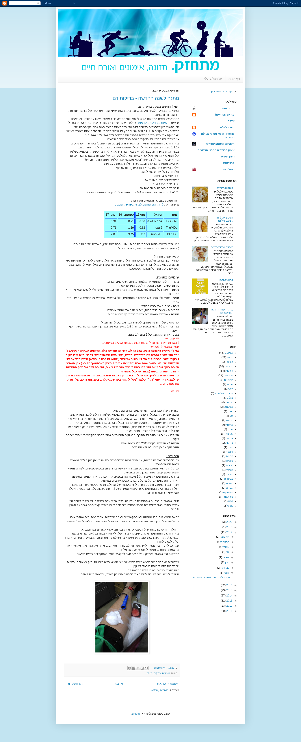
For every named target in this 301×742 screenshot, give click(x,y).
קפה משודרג (226, 280)
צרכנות (229, 424)
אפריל (225, 557)
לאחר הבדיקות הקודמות (152, 123)
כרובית (229, 465)
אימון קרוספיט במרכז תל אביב (216, 150)
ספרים (229, 483)
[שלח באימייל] (146, 668)
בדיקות (157, 673)
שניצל (230, 505)
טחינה (229, 420)
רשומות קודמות (74, 683)
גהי (231, 415)
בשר (230, 389)
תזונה (149, 673)
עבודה (229, 487)
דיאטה (229, 451)
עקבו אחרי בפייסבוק (222, 91)
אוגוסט (225, 547)
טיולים (229, 460)
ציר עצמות (227, 496)
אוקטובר (224, 536)
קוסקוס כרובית (225, 188)
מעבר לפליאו (226, 127)
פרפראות (228, 162)
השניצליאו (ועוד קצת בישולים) (224, 219)
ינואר (226, 572)
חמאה (229, 456)
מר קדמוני (228, 108)
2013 (229, 600)
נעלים (230, 397)
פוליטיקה (228, 492)
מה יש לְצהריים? (224, 114)
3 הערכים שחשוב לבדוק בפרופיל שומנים (139, 204)
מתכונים (228, 379)
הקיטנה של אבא (224, 393)
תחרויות (229, 366)
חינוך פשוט (227, 156)
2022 (229, 521)
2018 (229, 527)
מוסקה (229, 474)
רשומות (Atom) (159, 690)
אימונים (166, 673)
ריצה (230, 411)
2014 (229, 595)
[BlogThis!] (142, 668)
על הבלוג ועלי (213, 78)
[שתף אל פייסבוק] (134, 668)
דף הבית (234, 78)
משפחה (228, 406)
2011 (229, 611)
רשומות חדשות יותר (167, 683)
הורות (230, 361)
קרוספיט (228, 375)
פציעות (229, 370)
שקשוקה (228, 433)
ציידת (231, 121)
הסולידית (228, 169)
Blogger (136, 713)
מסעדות (228, 478)
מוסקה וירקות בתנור (222, 247)
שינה (230, 429)
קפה (230, 501)
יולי (227, 552)
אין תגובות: (159, 667)
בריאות (229, 402)
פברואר (225, 567)
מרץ (226, 562)
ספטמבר (224, 542)
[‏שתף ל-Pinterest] (129, 668)
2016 (229, 585)
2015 (229, 590)
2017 (229, 532)
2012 (229, 605)
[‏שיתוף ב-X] (138, 668)
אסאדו (229, 438)
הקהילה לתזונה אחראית (220, 143)
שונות (230, 384)
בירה (230, 447)
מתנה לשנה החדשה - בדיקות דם (146, 98)
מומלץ (229, 469)
